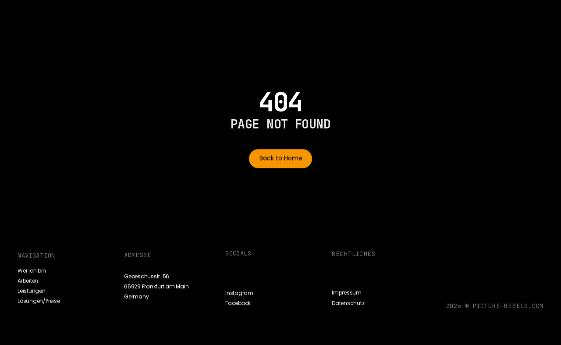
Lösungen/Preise (39, 301)
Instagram (239, 292)
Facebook (238, 303)
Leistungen (32, 291)
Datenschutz (348, 302)
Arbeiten (28, 280)
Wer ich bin (32, 270)
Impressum (347, 292)
